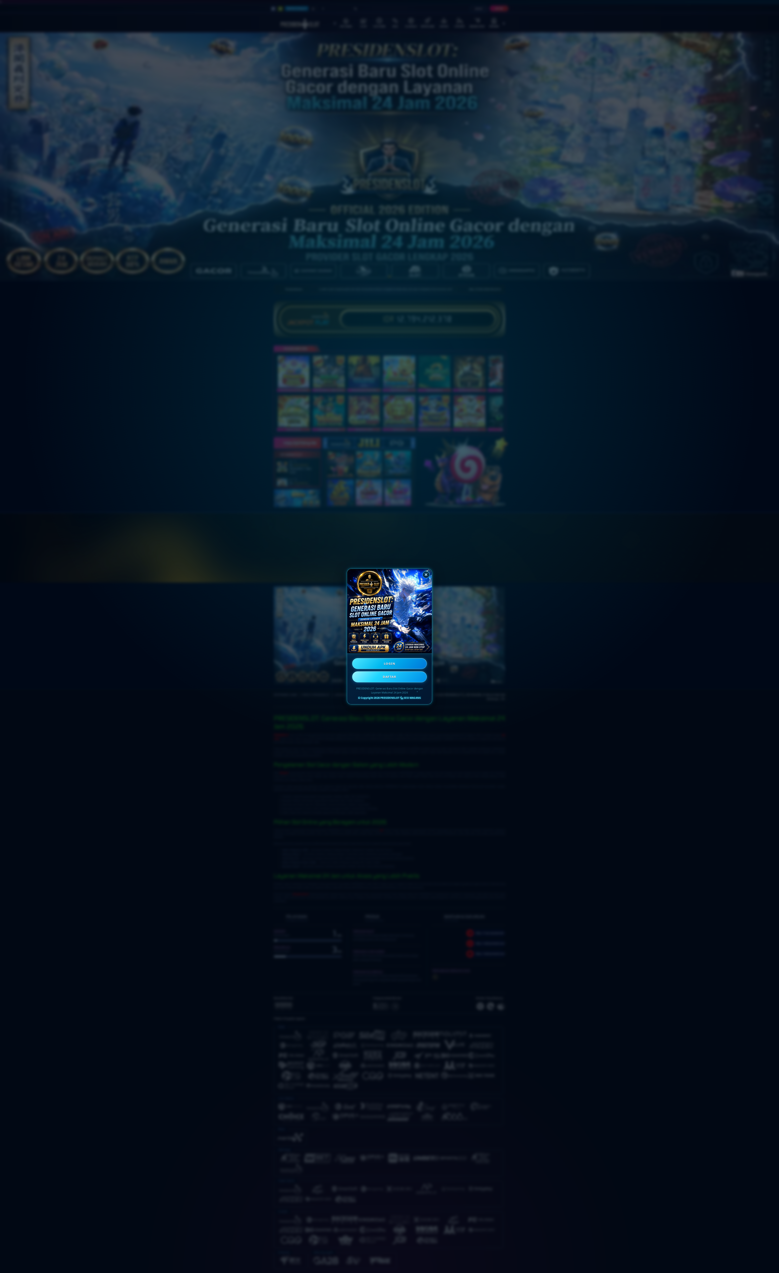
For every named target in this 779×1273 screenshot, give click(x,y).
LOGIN (389, 663)
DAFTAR (389, 677)
